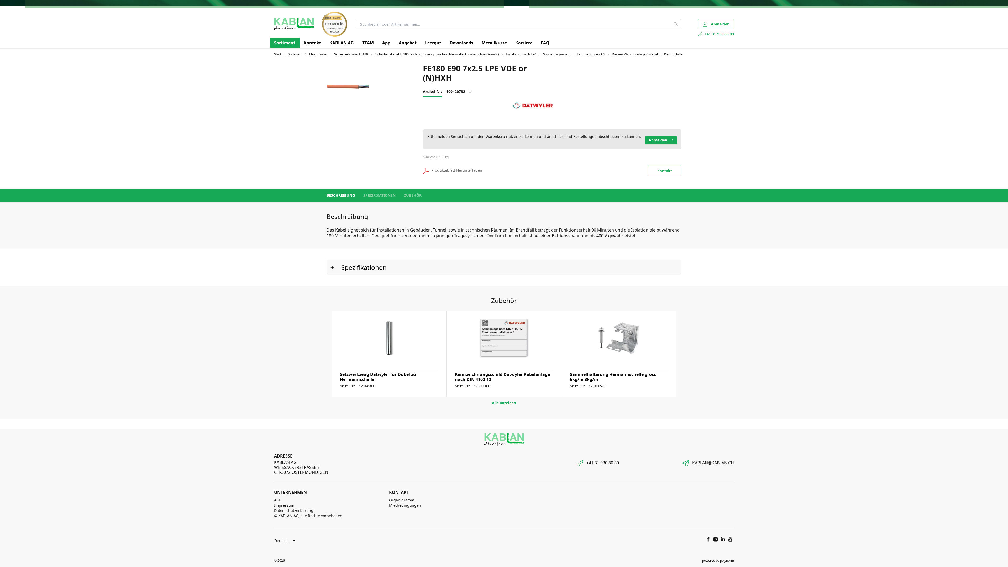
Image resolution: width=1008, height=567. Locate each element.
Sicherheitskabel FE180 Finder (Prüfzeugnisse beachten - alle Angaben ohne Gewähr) (437, 54)
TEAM (368, 43)
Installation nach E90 (521, 54)
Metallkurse (494, 43)
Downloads (461, 43)
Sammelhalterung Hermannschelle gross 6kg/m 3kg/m (613, 376)
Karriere (523, 43)
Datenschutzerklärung (293, 510)
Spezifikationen (379, 195)
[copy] (470, 91)
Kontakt (312, 43)
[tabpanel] (357, 86)
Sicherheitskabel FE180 (351, 54)
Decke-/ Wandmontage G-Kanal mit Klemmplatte (647, 54)
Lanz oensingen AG (591, 54)
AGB (277, 499)
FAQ (545, 43)
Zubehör (413, 195)
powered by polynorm (718, 560)
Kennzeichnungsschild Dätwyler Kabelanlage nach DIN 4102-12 (502, 376)
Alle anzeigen (504, 402)
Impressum (284, 505)
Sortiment (284, 43)
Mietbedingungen (405, 505)
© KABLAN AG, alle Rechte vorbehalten (308, 515)
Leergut (433, 43)
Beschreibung (341, 195)
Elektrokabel (318, 54)
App (386, 43)
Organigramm (401, 499)
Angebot (408, 43)
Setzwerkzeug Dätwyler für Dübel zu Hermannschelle (378, 376)
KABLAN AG (341, 43)
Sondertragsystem (556, 54)
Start (277, 54)
